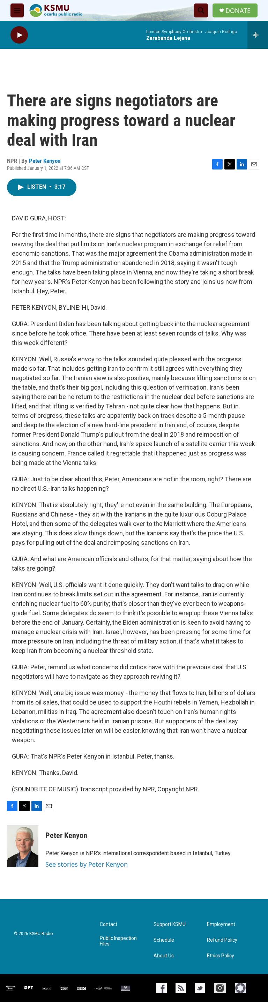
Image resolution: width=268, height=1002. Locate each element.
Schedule (164, 940)
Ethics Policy (220, 955)
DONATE (238, 10)
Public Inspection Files (118, 941)
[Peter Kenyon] (22, 846)
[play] (19, 35)
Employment (221, 924)
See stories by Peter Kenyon (86, 864)
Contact (108, 924)
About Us (164, 955)
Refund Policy (222, 940)
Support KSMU (170, 924)
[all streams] (257, 35)
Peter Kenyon (44, 160)
